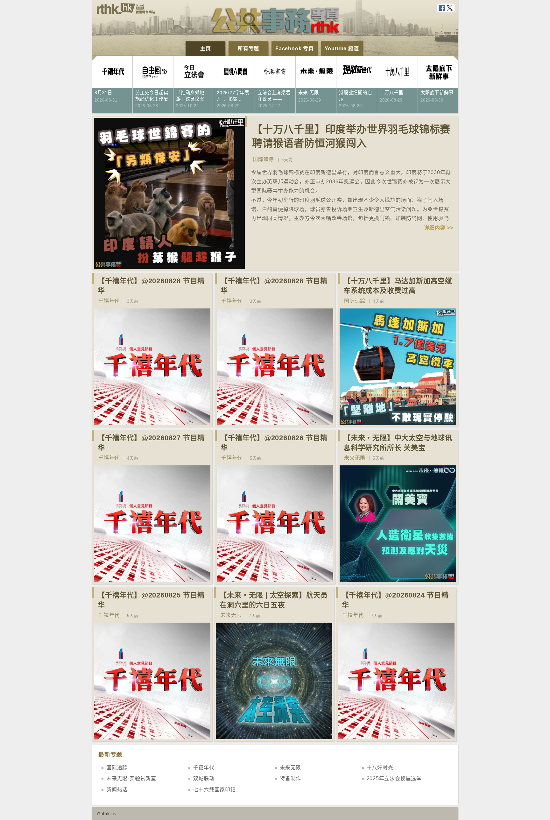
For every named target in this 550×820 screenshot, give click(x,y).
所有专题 (248, 48)
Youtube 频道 (342, 48)
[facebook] (442, 8)
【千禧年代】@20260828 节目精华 (151, 286)
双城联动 (204, 778)
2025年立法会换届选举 (394, 778)
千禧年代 (109, 301)
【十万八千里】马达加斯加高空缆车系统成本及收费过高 (397, 286)
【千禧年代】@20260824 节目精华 (395, 600)
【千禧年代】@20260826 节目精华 (274, 443)
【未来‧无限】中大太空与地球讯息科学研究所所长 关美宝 (397, 443)
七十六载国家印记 (214, 789)
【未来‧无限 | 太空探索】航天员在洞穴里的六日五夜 (274, 600)
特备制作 (290, 778)
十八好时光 (380, 767)
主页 (205, 48)
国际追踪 (263, 159)
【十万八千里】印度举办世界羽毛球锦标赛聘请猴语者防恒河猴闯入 (351, 136)
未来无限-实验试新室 (131, 778)
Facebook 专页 (294, 48)
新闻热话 (117, 789)
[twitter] (450, 8)
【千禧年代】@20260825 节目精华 (151, 600)
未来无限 (354, 458)
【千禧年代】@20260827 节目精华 (151, 443)
